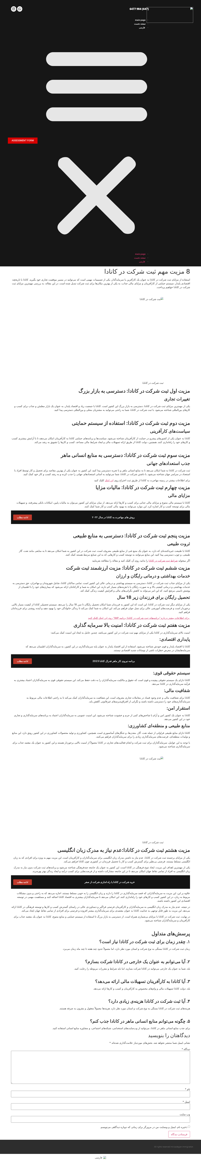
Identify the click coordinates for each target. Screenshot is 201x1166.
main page (140, 20)
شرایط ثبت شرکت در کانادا (163, 560)
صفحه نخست (140, 24)
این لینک (109, 480)
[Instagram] (13, 9)
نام (187, 1089)
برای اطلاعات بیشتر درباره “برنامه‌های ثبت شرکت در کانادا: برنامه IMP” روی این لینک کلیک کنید (139, 618)
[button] (96, 140)
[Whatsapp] (19, 9)
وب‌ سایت (185, 1114)
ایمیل (186, 1101)
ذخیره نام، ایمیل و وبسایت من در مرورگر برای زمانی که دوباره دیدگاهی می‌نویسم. (143, 1127)
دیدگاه (186, 1049)
